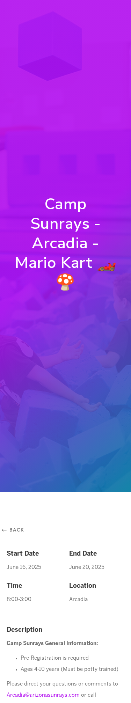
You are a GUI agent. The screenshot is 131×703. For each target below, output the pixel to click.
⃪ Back (15, 529)
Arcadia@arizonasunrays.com (44, 695)
